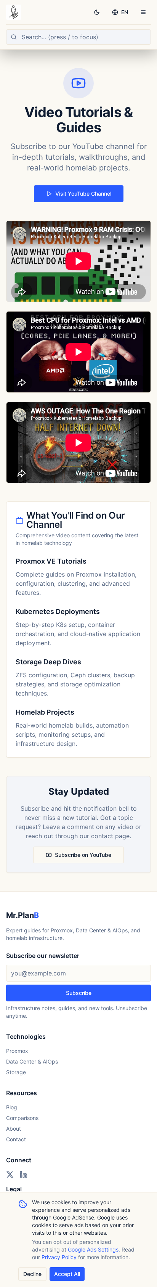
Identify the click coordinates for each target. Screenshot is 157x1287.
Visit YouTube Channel (83, 193)
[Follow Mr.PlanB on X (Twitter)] (10, 1174)
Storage (16, 1072)
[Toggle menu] (143, 12)
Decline (32, 1274)
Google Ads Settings (93, 1249)
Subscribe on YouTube (83, 855)
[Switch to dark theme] (96, 12)
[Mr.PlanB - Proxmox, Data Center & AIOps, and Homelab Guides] (13, 12)
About (13, 1128)
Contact (16, 1139)
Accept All (67, 1274)
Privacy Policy (59, 1257)
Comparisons (22, 1118)
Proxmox (17, 1051)
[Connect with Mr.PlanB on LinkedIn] (23, 1174)
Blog (11, 1107)
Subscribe (78, 993)
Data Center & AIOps (32, 1061)
